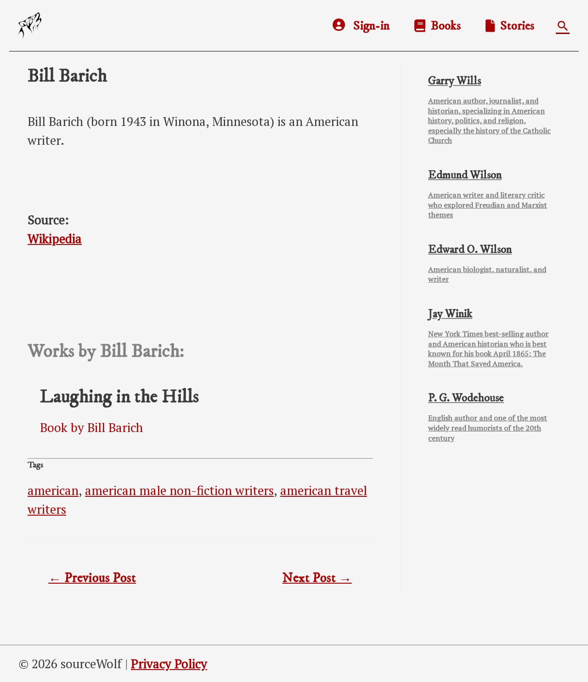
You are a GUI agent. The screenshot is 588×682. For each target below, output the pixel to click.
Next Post (317, 578)
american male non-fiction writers (179, 490)
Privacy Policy (169, 663)
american (53, 490)
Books (443, 26)
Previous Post (92, 578)
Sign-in (371, 26)
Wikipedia (55, 238)
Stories (514, 26)
